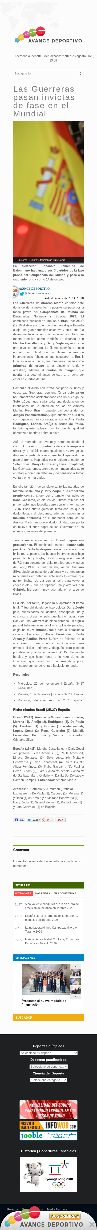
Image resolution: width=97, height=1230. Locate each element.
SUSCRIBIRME (65, 1216)
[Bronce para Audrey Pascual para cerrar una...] (75, 992)
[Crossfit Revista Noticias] (48, 1129)
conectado (51, 861)
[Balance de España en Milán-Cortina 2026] (75, 984)
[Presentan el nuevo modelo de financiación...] (75, 976)
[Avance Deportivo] (48, 35)
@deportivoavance (37, 293)
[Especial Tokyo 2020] (48, 1118)
